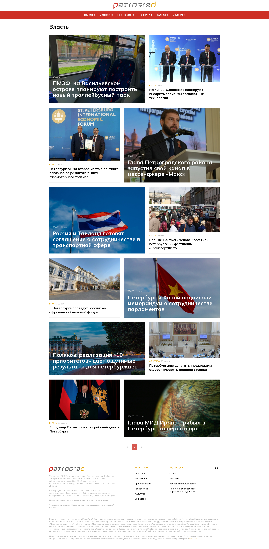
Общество (179, 14)
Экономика (106, 14)
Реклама (174, 478)
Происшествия (125, 14)
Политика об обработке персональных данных (183, 490)
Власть (56, 77)
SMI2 (191, 539)
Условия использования (183, 483)
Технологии (146, 14)
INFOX (198, 539)
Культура (162, 14)
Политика (89, 14)
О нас (173, 473)
